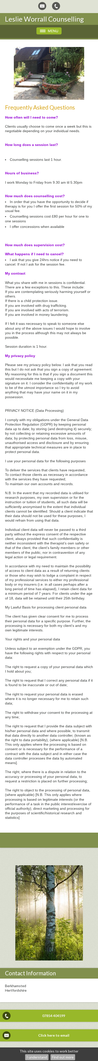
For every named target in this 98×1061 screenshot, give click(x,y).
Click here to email (53, 1035)
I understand (37, 1057)
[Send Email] (42, 6)
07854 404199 (53, 1016)
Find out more (63, 1057)
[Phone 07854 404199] (56, 6)
